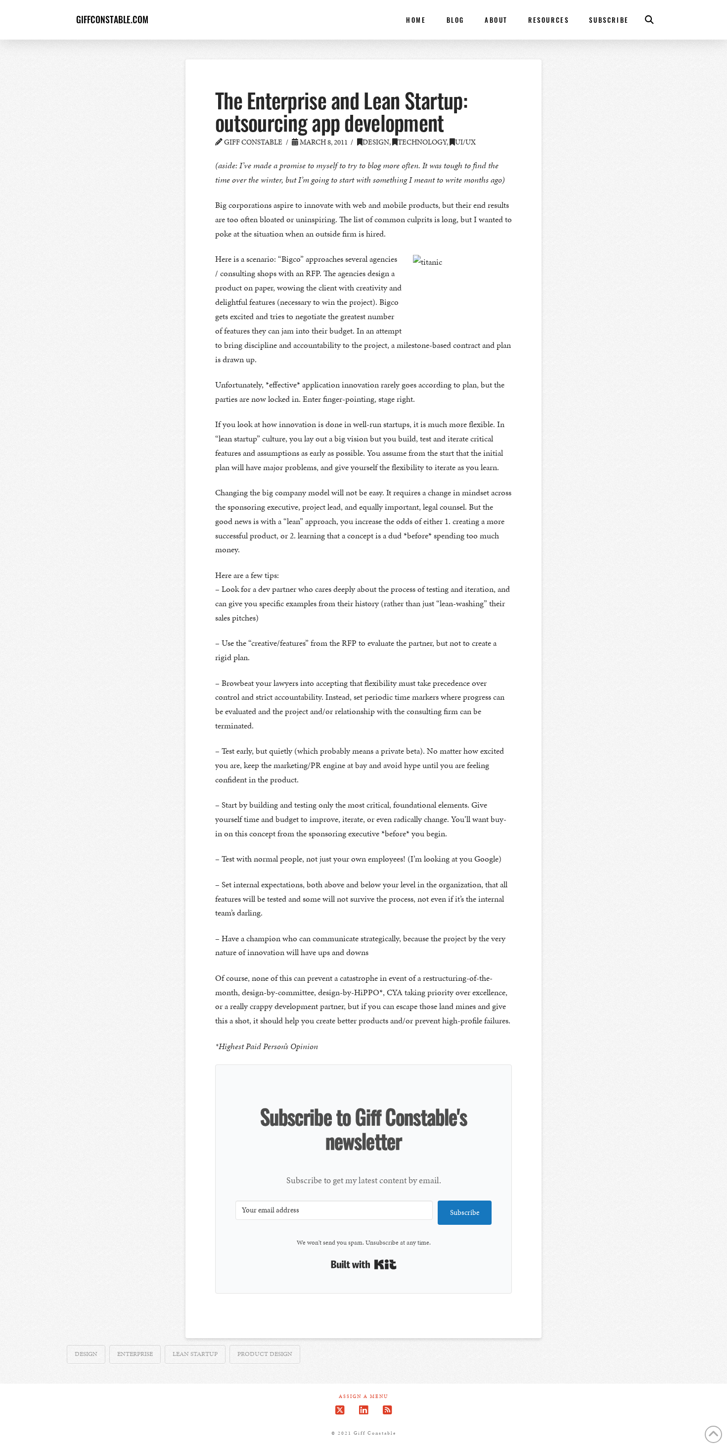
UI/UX (465, 142)
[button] (649, 20)
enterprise (135, 1354)
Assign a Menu (363, 1397)
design (376, 142)
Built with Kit (364, 1264)
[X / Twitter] (339, 1410)
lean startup (195, 1354)
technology (422, 142)
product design (264, 1354)
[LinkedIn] (363, 1410)
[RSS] (387, 1410)
